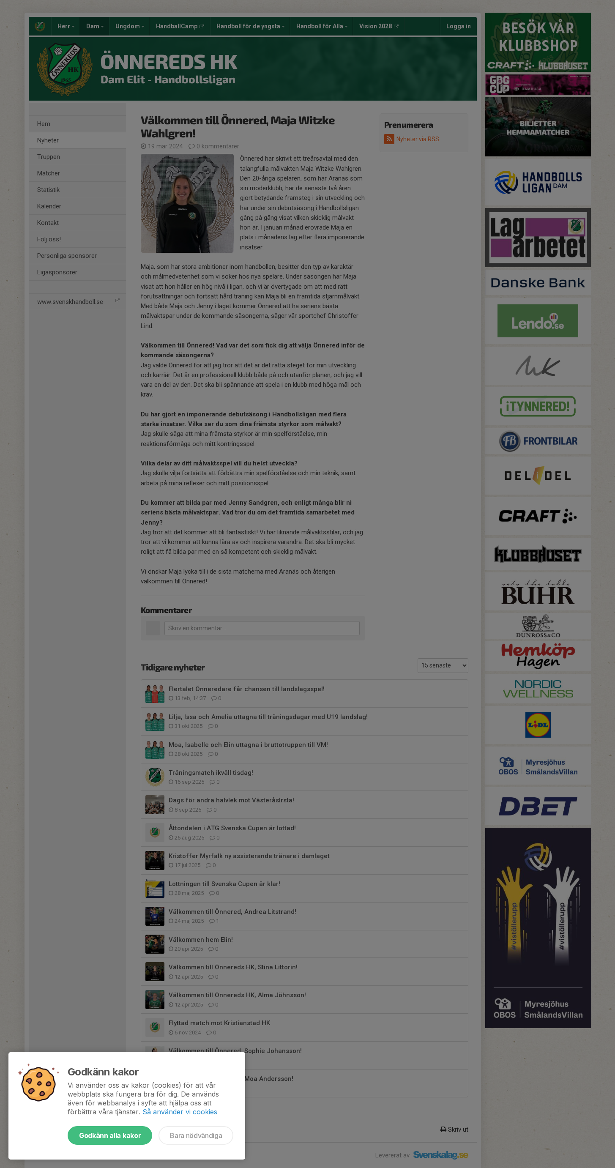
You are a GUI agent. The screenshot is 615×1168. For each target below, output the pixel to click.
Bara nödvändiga (196, 1135)
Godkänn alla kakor (110, 1135)
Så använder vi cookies (179, 1112)
